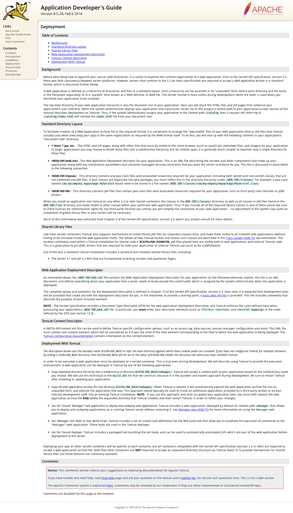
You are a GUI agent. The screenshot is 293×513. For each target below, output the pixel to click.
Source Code (12, 67)
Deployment (12, 63)
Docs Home (12, 31)
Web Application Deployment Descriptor (78, 54)
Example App (13, 74)
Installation (12, 60)
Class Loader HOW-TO (240, 238)
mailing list (188, 478)
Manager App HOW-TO (193, 409)
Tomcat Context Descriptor (69, 58)
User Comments (15, 41)
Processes (11, 71)
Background (59, 43)
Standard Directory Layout (68, 47)
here (110, 485)
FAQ (7, 38)
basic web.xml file (215, 295)
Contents (10, 53)
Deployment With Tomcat (68, 62)
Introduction (13, 56)
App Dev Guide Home (18, 34)
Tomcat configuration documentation (68, 336)
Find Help (108, 478)
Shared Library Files (64, 50)
